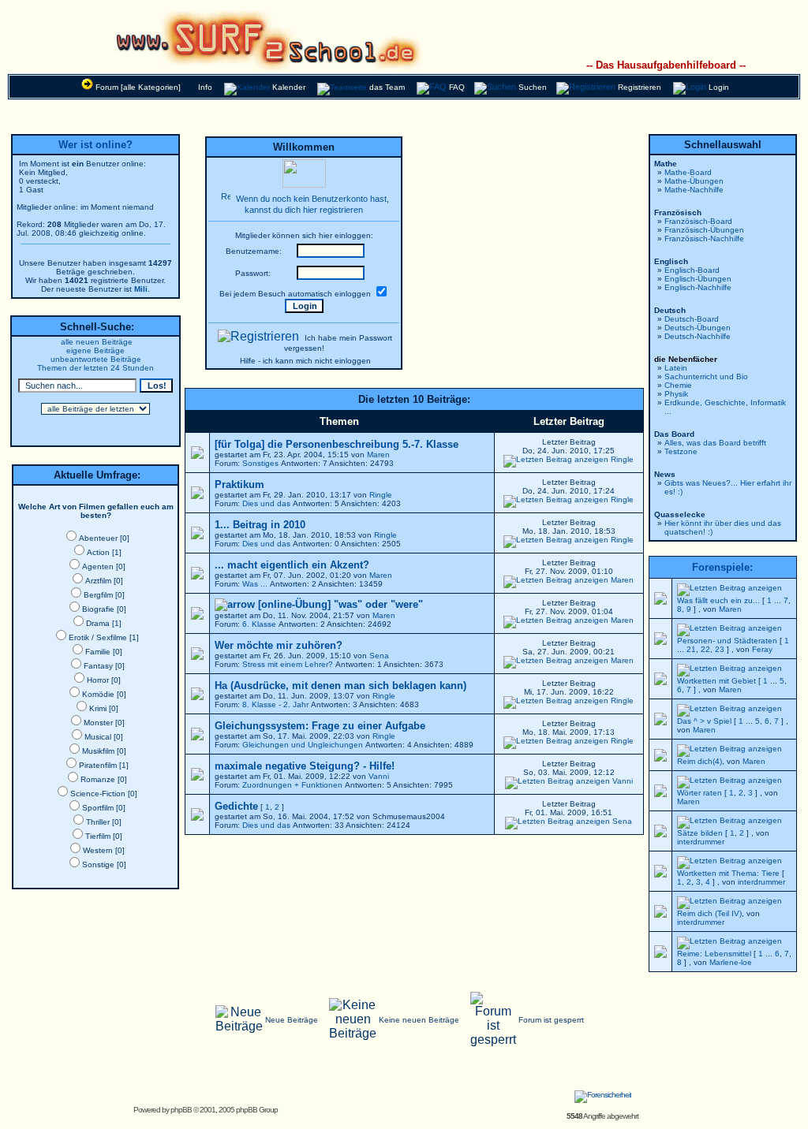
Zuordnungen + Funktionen (292, 785)
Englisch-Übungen (697, 278)
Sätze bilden (700, 833)
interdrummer (700, 841)
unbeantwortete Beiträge (95, 359)
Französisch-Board (698, 221)
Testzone (681, 451)
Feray (762, 649)
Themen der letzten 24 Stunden (95, 367)
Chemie (678, 385)
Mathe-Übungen (694, 181)
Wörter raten (699, 792)
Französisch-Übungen (704, 229)
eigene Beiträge (95, 350)
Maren (378, 454)
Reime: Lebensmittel (714, 953)
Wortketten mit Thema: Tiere (728, 873)
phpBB (181, 1109)
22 (705, 649)
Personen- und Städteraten (727, 640)
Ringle (622, 459)
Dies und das (266, 503)
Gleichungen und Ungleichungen (302, 744)
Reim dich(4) (699, 761)
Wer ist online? (95, 145)
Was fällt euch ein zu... (718, 600)
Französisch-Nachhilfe (704, 238)
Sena (379, 655)
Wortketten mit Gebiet (716, 680)
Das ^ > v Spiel (704, 721)
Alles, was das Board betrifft (715, 442)
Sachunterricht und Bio (706, 376)
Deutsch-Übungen (697, 327)
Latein (675, 367)
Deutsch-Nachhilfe (697, 336)
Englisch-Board (692, 270)
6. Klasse (259, 624)
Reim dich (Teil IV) (709, 913)
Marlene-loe (730, 962)
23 (719, 649)
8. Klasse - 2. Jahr (275, 704)
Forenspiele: (722, 567)
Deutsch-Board (691, 319)
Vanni (378, 776)
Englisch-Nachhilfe (697, 287)
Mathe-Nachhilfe (694, 189)
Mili (141, 289)
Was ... (254, 583)
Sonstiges (260, 463)
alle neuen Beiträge (97, 341)
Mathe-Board (688, 172)
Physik (676, 393)
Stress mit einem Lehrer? (287, 664)
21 (691, 649)
